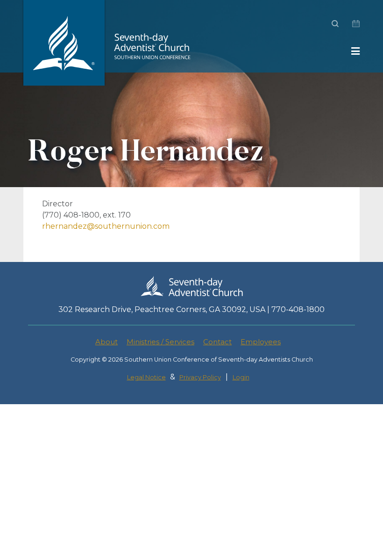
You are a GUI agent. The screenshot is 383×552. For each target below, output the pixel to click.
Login (241, 377)
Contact (217, 341)
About (106, 341)
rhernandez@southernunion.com (106, 226)
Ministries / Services (160, 341)
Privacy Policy (200, 377)
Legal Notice (146, 377)
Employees (261, 341)
